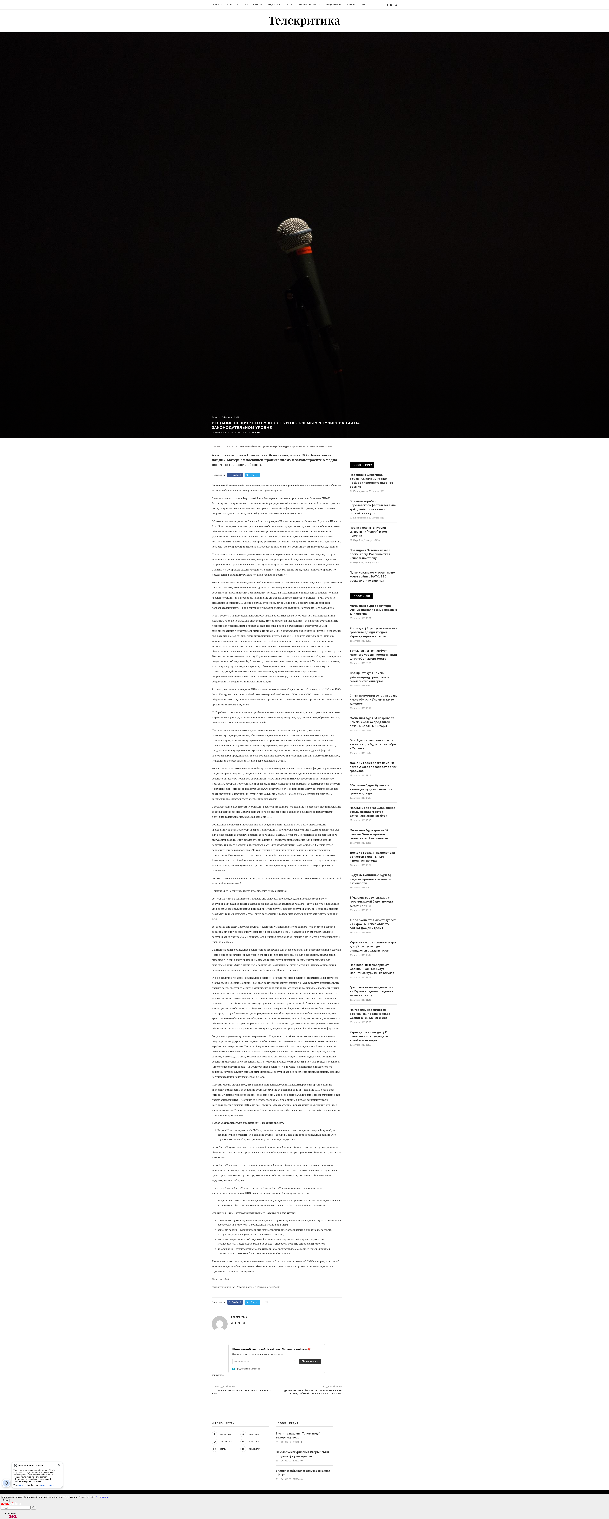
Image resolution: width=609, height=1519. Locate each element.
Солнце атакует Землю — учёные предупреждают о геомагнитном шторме (369, 677)
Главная (217, 5)
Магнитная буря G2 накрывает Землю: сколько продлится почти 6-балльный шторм (372, 722)
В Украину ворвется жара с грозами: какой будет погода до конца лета (371, 901)
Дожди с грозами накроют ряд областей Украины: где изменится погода (372, 856)
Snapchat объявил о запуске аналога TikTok (303, 1472)
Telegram (260, 1287)
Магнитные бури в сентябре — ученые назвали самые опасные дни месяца (373, 609)
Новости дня (361, 596)
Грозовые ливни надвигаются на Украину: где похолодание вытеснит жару (371, 991)
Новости (232, 5)
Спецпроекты (333, 5)
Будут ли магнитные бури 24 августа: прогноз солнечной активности (370, 879)
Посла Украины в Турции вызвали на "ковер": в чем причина (368, 531)
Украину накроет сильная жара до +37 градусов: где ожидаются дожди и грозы (373, 946)
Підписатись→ (309, 1361)
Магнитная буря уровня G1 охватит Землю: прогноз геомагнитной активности (369, 834)
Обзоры (226, 417)
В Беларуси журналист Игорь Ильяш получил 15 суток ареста (302, 1454)
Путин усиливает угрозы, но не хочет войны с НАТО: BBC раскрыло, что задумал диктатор (372, 578)
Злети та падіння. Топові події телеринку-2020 (297, 1435)
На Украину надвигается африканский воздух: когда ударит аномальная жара (370, 1013)
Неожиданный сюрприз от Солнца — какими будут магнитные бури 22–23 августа (372, 969)
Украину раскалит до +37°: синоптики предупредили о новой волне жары (370, 1036)
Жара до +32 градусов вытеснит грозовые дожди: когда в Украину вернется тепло (373, 632)
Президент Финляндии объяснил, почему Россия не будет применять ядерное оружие (371, 481)
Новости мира (362, 465)
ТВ (244, 5)
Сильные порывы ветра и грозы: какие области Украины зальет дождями (373, 699)
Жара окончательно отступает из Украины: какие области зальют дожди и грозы (373, 924)
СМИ (289, 5)
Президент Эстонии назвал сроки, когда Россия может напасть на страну (370, 554)
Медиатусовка (308, 5)
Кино (256, 5)
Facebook (274, 1287)
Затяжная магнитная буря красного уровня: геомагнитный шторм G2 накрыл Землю (373, 654)
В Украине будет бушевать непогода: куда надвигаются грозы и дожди (371, 789)
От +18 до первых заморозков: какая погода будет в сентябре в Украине (373, 744)
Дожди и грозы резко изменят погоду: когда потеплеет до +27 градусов (373, 767)
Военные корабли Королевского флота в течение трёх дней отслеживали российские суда (373, 507)
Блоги (351, 5)
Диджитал (273, 5)
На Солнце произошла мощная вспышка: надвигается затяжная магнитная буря (372, 811)
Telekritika (220, 432)
